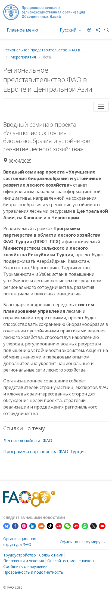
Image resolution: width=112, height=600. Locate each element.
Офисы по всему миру (80, 541)
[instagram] (24, 526)
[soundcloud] (41, 526)
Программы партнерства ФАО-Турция (44, 451)
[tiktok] (50, 526)
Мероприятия (23, 57)
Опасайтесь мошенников (70, 560)
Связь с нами (51, 555)
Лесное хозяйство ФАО (27, 441)
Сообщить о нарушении (25, 566)
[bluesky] (6, 526)
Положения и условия (23, 560)
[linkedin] (32, 526)
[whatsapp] (85, 526)
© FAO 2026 (12, 587)
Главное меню (23, 30)
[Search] (104, 30)
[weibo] (76, 526)
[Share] (95, 30)
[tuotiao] (58, 526)
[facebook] (15, 526)
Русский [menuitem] (68, 30)
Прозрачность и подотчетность (33, 572)
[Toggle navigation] (101, 106)
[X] (93, 526)
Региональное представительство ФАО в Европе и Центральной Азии (44, 50)
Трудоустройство (19, 555)
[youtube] (102, 526)
